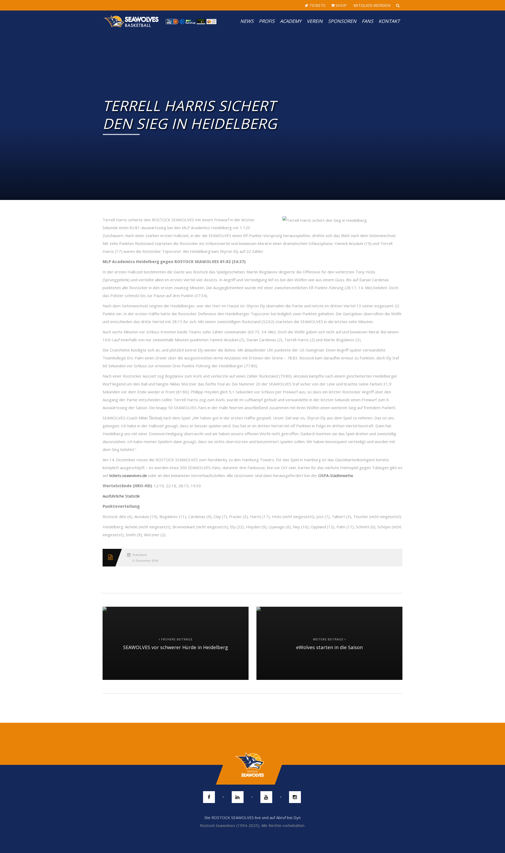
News (247, 21)
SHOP (341, 5)
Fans (367, 21)
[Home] (131, 21)
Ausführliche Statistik (121, 496)
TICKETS (316, 5)
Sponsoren (342, 21)
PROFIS (267, 21)
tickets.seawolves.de (128, 475)
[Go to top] (252, 765)
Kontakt (389, 21)
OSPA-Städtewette (335, 475)
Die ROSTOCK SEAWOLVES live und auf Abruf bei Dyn (252, 817)
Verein (315, 21)
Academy (290, 21)
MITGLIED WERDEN (371, 5)
